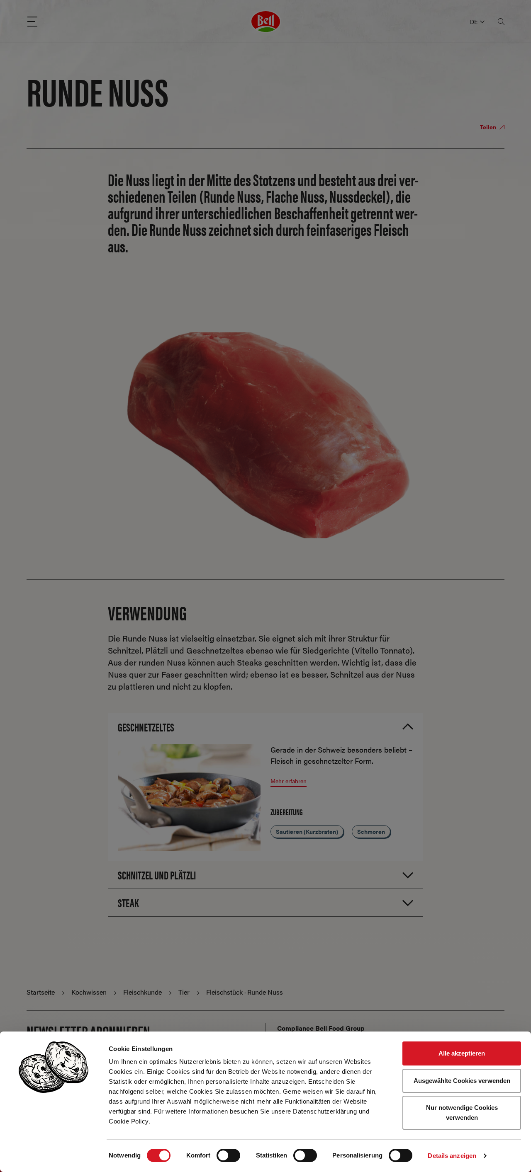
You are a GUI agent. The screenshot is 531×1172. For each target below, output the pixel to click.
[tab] (265, 727)
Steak (128, 902)
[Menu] (32, 21)
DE (473, 21)
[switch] (228, 1155)
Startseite (41, 992)
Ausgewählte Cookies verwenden (462, 1080)
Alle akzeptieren (461, 1053)
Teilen (488, 127)
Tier (184, 992)
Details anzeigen (452, 1155)
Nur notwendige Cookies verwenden (462, 1112)
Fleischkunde (142, 992)
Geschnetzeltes (146, 726)
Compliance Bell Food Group (321, 1028)
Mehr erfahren (288, 781)
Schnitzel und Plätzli (157, 874)
